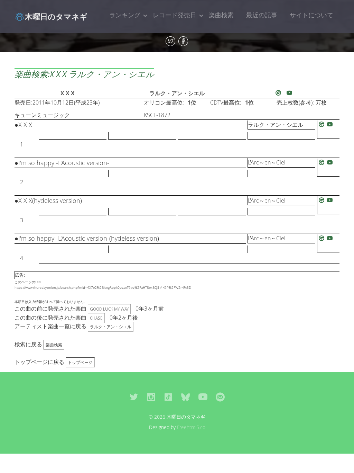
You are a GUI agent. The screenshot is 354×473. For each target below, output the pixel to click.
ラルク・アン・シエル (177, 93)
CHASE (96, 318)
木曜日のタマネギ (56, 16)
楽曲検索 (221, 15)
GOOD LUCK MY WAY (109, 309)
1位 (192, 102)
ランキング (124, 15)
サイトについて (311, 15)
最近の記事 (261, 15)
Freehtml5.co (191, 427)
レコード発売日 (174, 15)
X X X (67, 93)
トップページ (80, 362)
